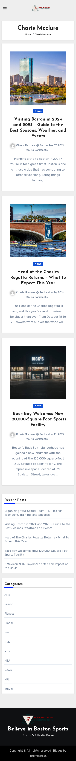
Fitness (9, 613)
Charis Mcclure (25, 145)
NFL (7, 679)
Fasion (8, 604)
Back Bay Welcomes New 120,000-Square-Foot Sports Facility (38, 419)
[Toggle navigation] (4, 9)
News (38, 111)
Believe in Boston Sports (38, 729)
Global (8, 623)
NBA (7, 660)
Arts (7, 594)
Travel (8, 689)
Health (8, 632)
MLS (7, 642)
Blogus (57, 750)
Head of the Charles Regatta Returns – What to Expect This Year (38, 277)
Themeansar (38, 755)
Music (8, 651)
